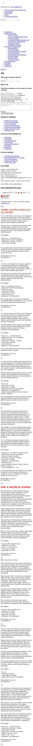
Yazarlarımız (8, 149)
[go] (19, 81)
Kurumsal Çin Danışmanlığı (12, 127)
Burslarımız (7, 145)
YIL (3, 69)
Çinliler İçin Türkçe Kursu (12, 129)
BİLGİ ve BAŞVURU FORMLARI (15, 10)
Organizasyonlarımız (10, 140)
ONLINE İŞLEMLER (11, 16)
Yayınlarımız (8, 139)
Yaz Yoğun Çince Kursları (12, 156)
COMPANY (21, 95)
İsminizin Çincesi (9, 130)
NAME (20, 93)
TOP (2, 206)
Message (3, 111)
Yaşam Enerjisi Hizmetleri (11, 125)
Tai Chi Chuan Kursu (10, 159)
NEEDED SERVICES (7, 99)
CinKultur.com (5, 203)
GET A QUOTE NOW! (7, 113)
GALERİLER (8, 11)
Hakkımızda (7, 137)
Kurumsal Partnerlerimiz (11, 144)
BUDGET (4, 101)
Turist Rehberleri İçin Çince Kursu (14, 157)
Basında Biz (7, 147)
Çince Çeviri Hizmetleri (11, 122)
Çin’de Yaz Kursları (10, 124)
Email (19, 97)
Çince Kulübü (8, 142)
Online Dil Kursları (10, 162)
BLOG (6, 15)
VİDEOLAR (8, 13)
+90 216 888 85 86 (15, 7)
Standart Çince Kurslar (11, 120)
